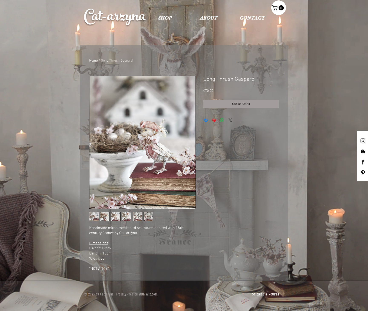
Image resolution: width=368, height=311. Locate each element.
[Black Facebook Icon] (363, 162)
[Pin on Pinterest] (214, 120)
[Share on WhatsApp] (222, 120)
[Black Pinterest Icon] (363, 173)
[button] (278, 7)
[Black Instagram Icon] (363, 141)
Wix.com (152, 294)
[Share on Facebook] (205, 120)
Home (93, 61)
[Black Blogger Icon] (363, 151)
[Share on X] (230, 120)
